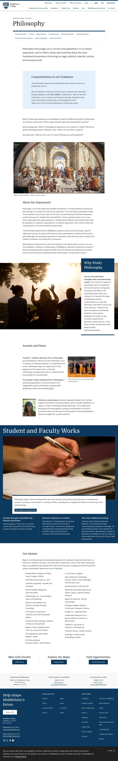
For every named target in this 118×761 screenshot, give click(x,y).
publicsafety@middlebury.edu (11, 736)
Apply (96, 3)
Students (45, 698)
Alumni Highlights (41, 38)
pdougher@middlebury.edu (59, 684)
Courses (31, 34)
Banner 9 (84, 713)
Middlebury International (96, 8)
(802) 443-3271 (98, 682)
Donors (62, 703)
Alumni (44, 703)
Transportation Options (106, 734)
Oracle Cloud (103, 717)
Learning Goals (53, 34)
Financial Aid (111, 3)
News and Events (55, 38)
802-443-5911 (16, 734)
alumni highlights (55, 568)
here (50, 388)
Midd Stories (48, 3)
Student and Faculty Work (24, 38)
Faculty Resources (82, 34)
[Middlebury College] (11, 6)
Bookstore (85, 717)
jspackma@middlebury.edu (98, 684)
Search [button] (112, 8)
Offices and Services (76, 3)
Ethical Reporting (104, 703)
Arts (83, 8)
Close (110, 751)
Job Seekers (63, 708)
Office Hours (19, 662)
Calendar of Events (61, 3)
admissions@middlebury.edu (11, 729)
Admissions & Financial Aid (38, 8)
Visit (102, 3)
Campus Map (86, 727)
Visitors (62, 713)
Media (62, 698)
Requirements (41, 34)
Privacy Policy (20, 756)
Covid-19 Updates (87, 732)
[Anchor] (52, 202)
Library (101, 708)
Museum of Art (103, 713)
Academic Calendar (87, 703)
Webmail (101, 739)
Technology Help (104, 729)
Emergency (85, 698)
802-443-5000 (7, 723)
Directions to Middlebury (106, 698)
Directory (84, 736)
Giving (86, 3)
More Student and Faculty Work (25, 510)
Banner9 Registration (88, 708)
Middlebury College (18, 18)
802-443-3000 (15, 727)
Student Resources (67, 34)
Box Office (85, 722)
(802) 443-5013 (59, 682)
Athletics (76, 8)
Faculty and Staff (20, 34)
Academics (54, 8)
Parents (44, 713)
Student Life (65, 8)
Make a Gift (10, 712)
